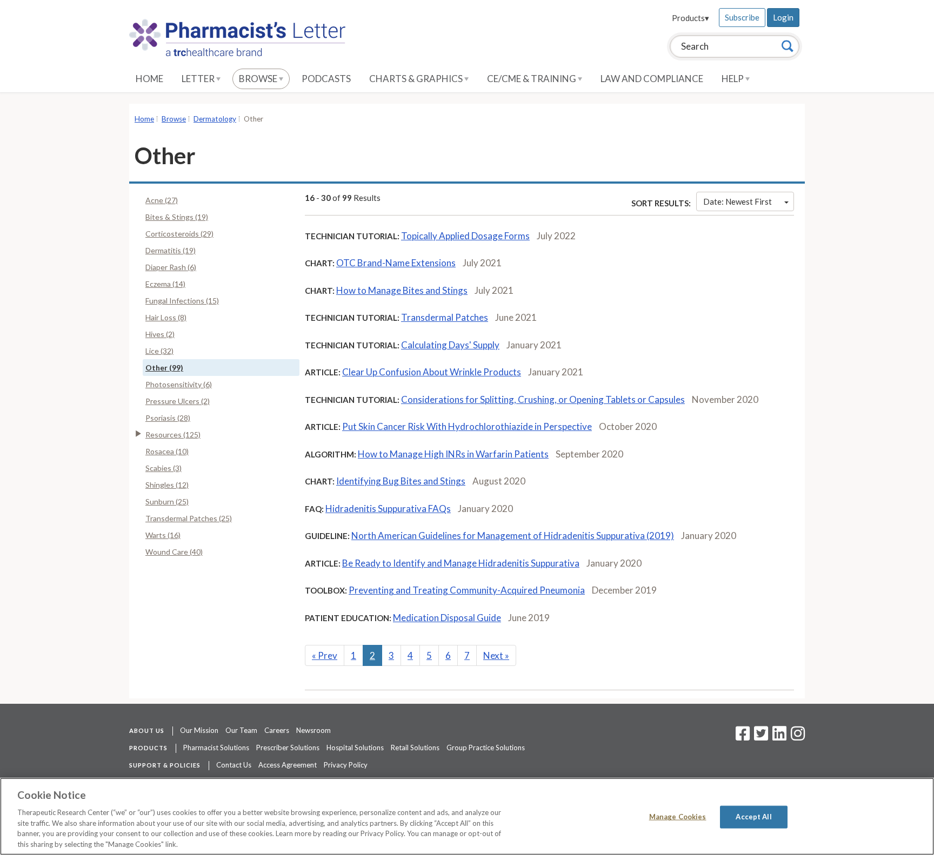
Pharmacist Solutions (216, 747)
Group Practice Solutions (485, 747)
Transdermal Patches (444, 317)
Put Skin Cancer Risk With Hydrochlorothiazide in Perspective (467, 426)
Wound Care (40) (174, 551)
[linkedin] (779, 736)
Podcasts (326, 78)
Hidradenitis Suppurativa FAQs (388, 508)
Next (496, 655)
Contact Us (233, 764)
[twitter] (759, 736)
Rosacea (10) (167, 451)
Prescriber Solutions (287, 747)
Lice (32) (159, 350)
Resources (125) (173, 434)
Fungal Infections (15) (182, 300)
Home (149, 78)
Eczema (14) (165, 283)
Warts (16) (163, 535)
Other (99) (164, 367)
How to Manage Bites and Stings (402, 290)
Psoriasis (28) (167, 417)
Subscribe (742, 17)
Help (733, 78)
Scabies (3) (163, 468)
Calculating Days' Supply (450, 345)
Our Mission (199, 730)
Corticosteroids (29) (179, 233)
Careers (276, 730)
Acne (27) (161, 200)
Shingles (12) (167, 484)
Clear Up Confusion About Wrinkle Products (431, 372)
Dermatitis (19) (170, 250)
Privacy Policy (346, 764)
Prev (324, 655)
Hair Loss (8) (165, 317)
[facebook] (743, 736)
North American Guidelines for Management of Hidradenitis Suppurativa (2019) (512, 535)
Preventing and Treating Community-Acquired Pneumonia (467, 590)
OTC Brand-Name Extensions (396, 262)
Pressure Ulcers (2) (177, 401)
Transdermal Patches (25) (188, 518)
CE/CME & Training (532, 78)
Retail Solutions (415, 747)
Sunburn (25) (167, 501)
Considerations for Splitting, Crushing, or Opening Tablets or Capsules (543, 399)
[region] (467, 816)
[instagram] (798, 736)
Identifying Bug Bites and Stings (400, 481)
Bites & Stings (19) (176, 216)
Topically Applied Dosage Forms (465, 235)
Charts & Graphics (416, 78)
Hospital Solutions (355, 747)
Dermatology (215, 119)
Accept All (753, 816)
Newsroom (313, 730)
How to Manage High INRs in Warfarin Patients (453, 454)
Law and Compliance (652, 78)
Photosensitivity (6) (178, 384)
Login (783, 17)
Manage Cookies (677, 816)
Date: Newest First (737, 201)
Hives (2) (160, 334)
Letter (199, 78)
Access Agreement (287, 764)
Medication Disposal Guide (447, 617)
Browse (259, 78)
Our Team (241, 730)
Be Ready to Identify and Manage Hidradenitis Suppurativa (460, 563)
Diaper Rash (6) (170, 267)
